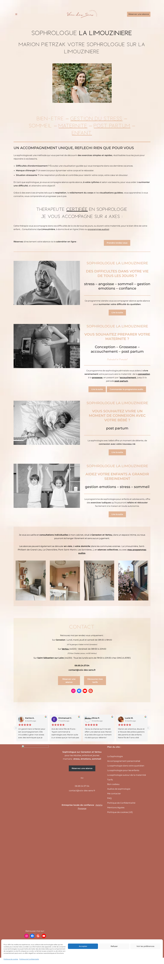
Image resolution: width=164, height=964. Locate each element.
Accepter (83, 946)
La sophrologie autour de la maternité (126, 775)
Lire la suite (117, 312)
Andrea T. (129, 718)
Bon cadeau (113, 784)
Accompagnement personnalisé (123, 761)
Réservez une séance (82, 768)
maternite (73, 125)
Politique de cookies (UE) (120, 812)
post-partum (121, 381)
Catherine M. (64, 718)
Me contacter (114, 793)
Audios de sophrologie (118, 789)
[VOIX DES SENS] (82, 14)
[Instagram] (73, 691)
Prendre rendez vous (117, 243)
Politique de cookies (11, 959)
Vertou (65, 649)
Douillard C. (31, 718)
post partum (112, 125)
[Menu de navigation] (16, 14)
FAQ (109, 798)
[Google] (90, 691)
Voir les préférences (145, 946)
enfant (82, 132)
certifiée (77, 209)
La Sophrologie (115, 756)
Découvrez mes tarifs (95, 680)
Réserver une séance (138, 14)
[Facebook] (79, 691)
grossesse (97, 377)
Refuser (114, 946)
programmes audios (98, 229)
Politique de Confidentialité (29, 959)
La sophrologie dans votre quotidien (125, 765)
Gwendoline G (99, 718)
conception (144, 374)
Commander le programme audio (126, 389)
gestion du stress (96, 118)
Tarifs (110, 779)
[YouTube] (85, 691)
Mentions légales (115, 807)
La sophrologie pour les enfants (123, 770)
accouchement (128, 377)
